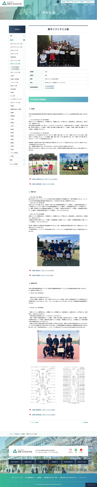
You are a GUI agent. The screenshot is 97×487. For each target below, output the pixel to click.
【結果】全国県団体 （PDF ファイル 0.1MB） (43, 184)
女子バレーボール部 (15, 102)
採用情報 (39, 477)
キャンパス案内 (14, 164)
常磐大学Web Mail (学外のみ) (67, 477)
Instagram (70, 452)
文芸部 (12, 146)
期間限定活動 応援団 (16, 109)
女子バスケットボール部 (16, 47)
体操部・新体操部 (15, 79)
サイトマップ (82, 477)
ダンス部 (13, 96)
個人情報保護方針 (29, 477)
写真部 (12, 132)
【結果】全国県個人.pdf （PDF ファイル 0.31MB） (45, 179)
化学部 (12, 119)
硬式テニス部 (14, 86)
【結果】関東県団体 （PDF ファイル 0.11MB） (44, 414)
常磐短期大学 (55, 462)
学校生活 (17, 29)
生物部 (12, 139)
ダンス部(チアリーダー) (16, 99)
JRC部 (12, 126)
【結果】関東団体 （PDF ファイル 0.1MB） (43, 275)
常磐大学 (41, 462)
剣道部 (12, 106)
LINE (76, 452)
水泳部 (12, 75)
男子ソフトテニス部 (15, 64)
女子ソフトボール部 (15, 60)
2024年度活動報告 (49, 86)
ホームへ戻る (35, 422)
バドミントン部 (14, 82)
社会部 (12, 149)
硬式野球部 (13, 57)
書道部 (12, 136)
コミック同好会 (14, 153)
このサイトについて (16, 477)
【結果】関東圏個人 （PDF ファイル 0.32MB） (44, 410)
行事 (11, 36)
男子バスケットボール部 (16, 43)
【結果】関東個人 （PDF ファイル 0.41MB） (43, 270)
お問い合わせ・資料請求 (78, 1)
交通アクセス (90, 1)
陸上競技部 (13, 89)
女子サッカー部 (14, 53)
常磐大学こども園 (82, 462)
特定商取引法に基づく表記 (50, 477)
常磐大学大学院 (28, 462)
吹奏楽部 (13, 116)
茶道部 (12, 122)
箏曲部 (12, 143)
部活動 (11, 40)
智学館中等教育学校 (68, 462)
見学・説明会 (66, 1)
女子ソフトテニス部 (15, 72)
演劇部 (12, 112)
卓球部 (12, 92)
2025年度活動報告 (49, 88)
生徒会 (12, 156)
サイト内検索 (58, 1)
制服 (11, 160)
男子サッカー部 (14, 50)
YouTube (81, 452)
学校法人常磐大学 (15, 462)
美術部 (12, 129)
